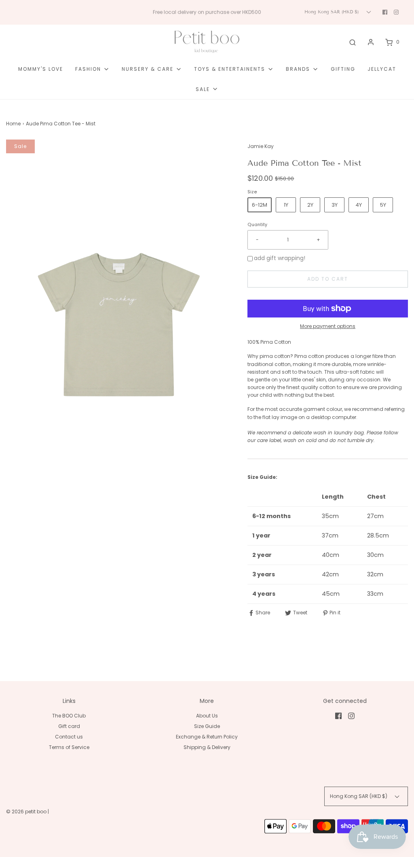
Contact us (69, 736)
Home (13, 123)
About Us (207, 715)
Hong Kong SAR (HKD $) (332, 12)
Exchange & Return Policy (207, 736)
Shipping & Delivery (207, 747)
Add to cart (327, 278)
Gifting (343, 69)
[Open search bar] (352, 42)
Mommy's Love (40, 69)
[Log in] (371, 42)
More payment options (327, 326)
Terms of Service (69, 747)
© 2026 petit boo (27, 811)
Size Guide (207, 726)
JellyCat (382, 69)
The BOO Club (69, 715)
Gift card (69, 726)
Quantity (257, 225)
